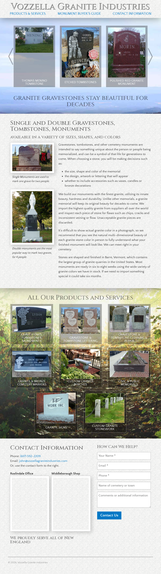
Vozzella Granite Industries (80, 6)
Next (150, 56)
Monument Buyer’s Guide (79, 14)
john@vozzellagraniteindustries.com (43, 461)
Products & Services (28, 14)
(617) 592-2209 (30, 456)
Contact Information (132, 14)
